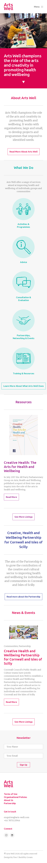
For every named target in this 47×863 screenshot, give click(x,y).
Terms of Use (10, 794)
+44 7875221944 (12, 820)
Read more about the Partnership (23, 596)
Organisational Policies (15, 797)
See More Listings (23, 517)
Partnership (10, 803)
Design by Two (10, 857)
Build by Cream (26, 857)
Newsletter (24, 737)
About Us (8, 800)
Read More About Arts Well (24, 151)
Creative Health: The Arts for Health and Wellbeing (20, 467)
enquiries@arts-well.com (16, 817)
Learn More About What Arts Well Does (23, 386)
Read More (11, 497)
